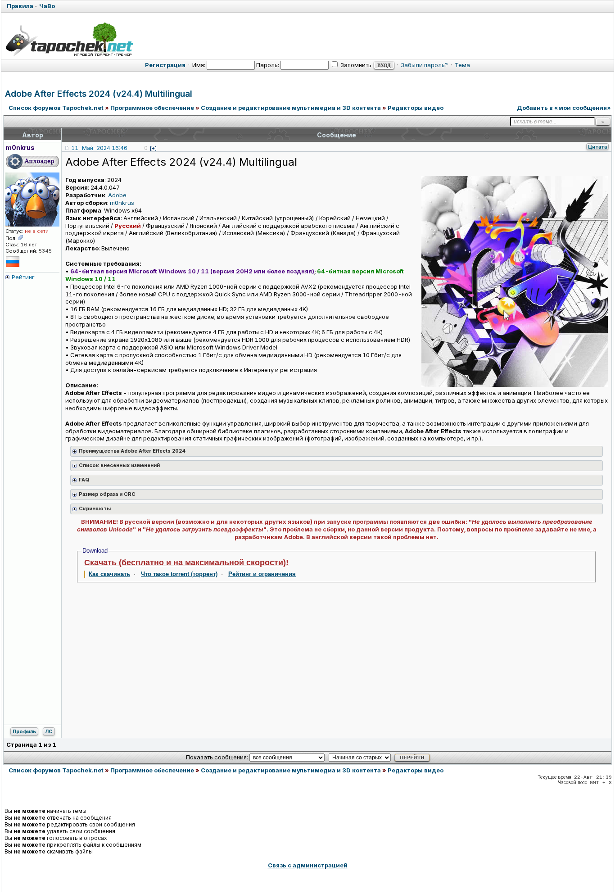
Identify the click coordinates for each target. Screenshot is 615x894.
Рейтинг (23, 277)
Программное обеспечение (152, 107)
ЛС (49, 731)
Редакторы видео (415, 107)
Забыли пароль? (424, 64)
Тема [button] (462, 64)
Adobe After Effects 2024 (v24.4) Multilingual (98, 94)
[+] (153, 148)
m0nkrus (122, 202)
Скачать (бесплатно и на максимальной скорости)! (186, 562)
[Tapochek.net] (69, 39)
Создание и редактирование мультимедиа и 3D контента (291, 107)
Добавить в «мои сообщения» (564, 107)
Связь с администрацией (308, 865)
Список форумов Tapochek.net (56, 107)
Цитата (597, 147)
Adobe (117, 195)
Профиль (24, 731)
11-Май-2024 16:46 (99, 148)
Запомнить (355, 64)
